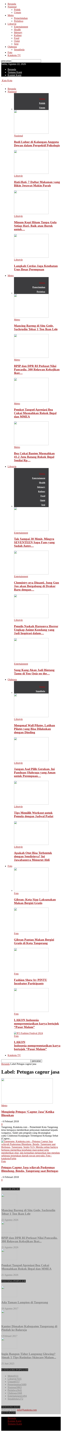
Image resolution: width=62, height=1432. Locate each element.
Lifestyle (12, 24)
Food (16, 38)
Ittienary (18, 32)
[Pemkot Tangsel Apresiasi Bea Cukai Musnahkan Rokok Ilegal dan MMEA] (31, 400)
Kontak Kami (14, 75)
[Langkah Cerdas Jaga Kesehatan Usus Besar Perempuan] (31, 257)
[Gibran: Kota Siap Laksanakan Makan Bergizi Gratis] (31, 890)
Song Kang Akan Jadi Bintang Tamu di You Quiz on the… (34, 671)
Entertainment (21, 26)
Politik (17, 9)
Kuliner (18, 35)
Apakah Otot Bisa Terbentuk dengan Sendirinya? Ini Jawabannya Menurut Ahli (33, 856)
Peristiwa (18, 21)
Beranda (12, 4)
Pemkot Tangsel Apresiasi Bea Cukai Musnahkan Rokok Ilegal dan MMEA (35, 413)
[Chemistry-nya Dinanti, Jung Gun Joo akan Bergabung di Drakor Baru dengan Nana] (31, 573)
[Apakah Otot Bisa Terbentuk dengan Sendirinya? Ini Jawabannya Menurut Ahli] (31, 844)
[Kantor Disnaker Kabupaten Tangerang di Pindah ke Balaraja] (9, 1320)
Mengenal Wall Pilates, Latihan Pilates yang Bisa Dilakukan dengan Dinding (34, 729)
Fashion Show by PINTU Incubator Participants (30, 981)
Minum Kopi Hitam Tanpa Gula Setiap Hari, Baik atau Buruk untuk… (35, 226)
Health (17, 29)
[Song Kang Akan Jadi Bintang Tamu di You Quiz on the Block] (31, 661)
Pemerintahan (21, 18)
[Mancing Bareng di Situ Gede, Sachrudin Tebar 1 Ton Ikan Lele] (31, 316)
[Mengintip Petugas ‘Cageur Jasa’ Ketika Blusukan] (27, 1102)
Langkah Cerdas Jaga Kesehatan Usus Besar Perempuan (36, 267)
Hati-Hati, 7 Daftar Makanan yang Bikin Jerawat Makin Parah (37, 183)
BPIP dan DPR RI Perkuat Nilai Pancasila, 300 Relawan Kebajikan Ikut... (29, 1239)
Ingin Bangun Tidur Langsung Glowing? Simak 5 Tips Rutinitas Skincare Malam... (28, 1355)
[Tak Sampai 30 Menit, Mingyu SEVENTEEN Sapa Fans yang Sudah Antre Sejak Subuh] (31, 530)
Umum (17, 12)
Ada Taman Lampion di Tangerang (24, 1302)
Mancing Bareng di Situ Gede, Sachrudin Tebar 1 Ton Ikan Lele (36, 327)
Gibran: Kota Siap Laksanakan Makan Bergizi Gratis (35, 901)
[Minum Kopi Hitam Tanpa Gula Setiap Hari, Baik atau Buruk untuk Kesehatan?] (31, 213)
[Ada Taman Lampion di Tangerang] (9, 1296)
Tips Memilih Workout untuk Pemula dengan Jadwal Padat (33, 814)
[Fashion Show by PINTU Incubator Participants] (31, 971)
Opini (17, 41)
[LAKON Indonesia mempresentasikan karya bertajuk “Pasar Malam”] (31, 1011)
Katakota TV (14, 55)
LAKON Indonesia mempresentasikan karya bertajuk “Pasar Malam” (36, 1023)
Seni (16, 44)
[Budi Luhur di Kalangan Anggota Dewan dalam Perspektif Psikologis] (31, 132)
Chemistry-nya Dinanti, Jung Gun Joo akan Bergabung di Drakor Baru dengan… (36, 586)
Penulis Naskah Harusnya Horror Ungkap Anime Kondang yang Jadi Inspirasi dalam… (36, 630)
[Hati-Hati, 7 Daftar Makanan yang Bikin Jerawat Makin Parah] (31, 173)
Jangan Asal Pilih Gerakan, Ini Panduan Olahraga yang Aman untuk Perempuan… (34, 772)
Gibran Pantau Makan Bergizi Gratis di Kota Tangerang (34, 941)
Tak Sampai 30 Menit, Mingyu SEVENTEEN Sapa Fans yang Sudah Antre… (34, 542)
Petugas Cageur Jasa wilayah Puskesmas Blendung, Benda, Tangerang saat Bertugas (29, 1169)
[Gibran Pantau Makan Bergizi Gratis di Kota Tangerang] (31, 930)
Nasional (12, 6)
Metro (11, 15)
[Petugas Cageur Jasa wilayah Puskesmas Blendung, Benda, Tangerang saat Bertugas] (31, 1158)
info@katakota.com (27, 1410)
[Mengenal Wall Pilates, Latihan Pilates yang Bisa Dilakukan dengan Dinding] (31, 716)
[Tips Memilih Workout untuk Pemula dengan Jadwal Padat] (31, 803)
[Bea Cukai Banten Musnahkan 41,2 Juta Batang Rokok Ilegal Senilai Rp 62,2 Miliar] (31, 444)
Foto (10, 52)
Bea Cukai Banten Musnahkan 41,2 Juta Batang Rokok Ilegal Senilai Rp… (34, 457)
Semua (42, 99)
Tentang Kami (15, 72)
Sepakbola (19, 49)
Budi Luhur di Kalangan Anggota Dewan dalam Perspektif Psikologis (37, 143)
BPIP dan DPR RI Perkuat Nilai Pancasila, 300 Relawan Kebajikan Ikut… (37, 369)
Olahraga (12, 46)
